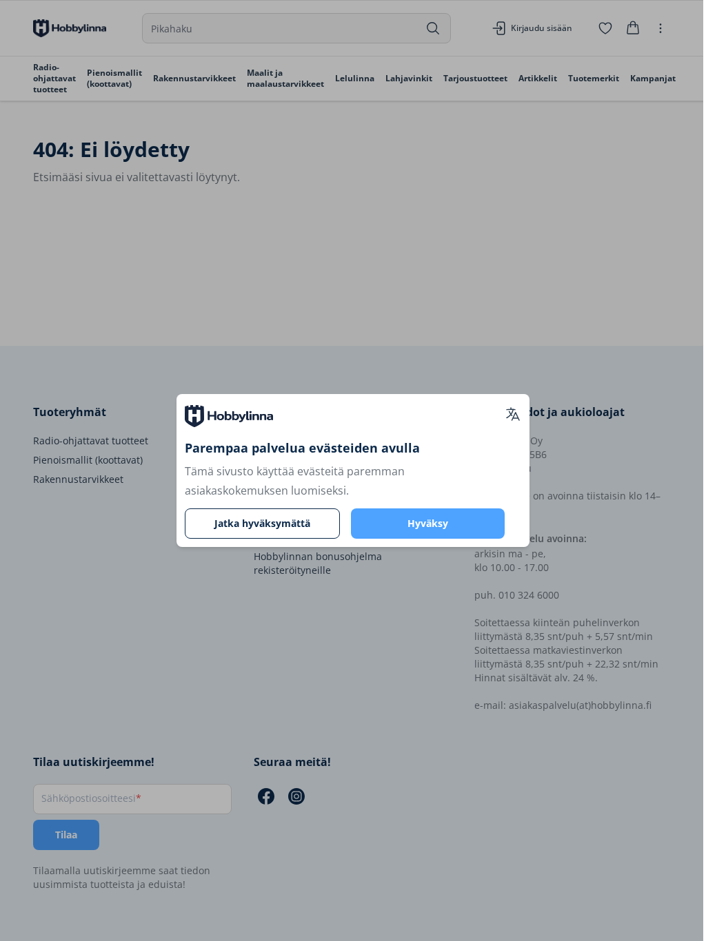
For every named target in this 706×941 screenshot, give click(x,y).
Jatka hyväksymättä (262, 523)
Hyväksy (427, 523)
